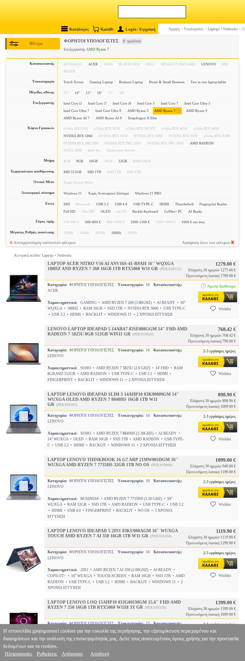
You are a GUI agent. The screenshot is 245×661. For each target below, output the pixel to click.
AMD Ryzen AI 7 (76, 118)
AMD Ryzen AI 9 (109, 118)
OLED (105, 211)
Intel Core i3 (72, 103)
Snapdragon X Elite (142, 118)
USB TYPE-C (143, 204)
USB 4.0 (121, 204)
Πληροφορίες (18, 654)
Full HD (69, 211)
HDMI (164, 204)
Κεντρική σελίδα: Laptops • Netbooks (43, 255)
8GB (79, 161)
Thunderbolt (184, 204)
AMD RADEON (202, 143)
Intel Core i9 (122, 103)
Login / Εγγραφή (140, 29)
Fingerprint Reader (213, 204)
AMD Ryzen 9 (196, 111)
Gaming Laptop (101, 82)
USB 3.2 (102, 204)
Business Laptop (131, 82)
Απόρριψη (72, 654)
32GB (122, 161)
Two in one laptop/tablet (208, 82)
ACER (93, 64)
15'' (88, 93)
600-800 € (93, 222)
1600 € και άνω (193, 222)
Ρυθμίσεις (47, 654)
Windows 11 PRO (148, 193)
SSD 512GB (72, 172)
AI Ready (195, 211)
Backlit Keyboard (145, 211)
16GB (93, 161)
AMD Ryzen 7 (166, 110)
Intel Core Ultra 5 (197, 103)
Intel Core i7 (97, 103)
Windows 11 (72, 193)
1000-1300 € (140, 222)
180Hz (116, 233)
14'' (77, 93)
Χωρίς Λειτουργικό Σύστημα (108, 193)
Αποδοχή (99, 654)
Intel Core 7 (169, 103)
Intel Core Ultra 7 (76, 111)
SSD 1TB (94, 172)
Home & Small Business (166, 82)
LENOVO (208, 64)
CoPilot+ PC (173, 211)
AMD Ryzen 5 (138, 111)
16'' (99, 93)
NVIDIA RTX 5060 (78, 136)
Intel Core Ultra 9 (108, 111)
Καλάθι (107, 29)
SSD (66, 204)
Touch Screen (73, 82)
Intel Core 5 (146, 103)
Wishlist (225, 309)
